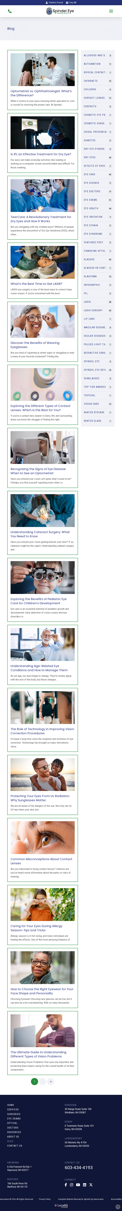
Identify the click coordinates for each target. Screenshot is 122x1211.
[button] (111, 11)
